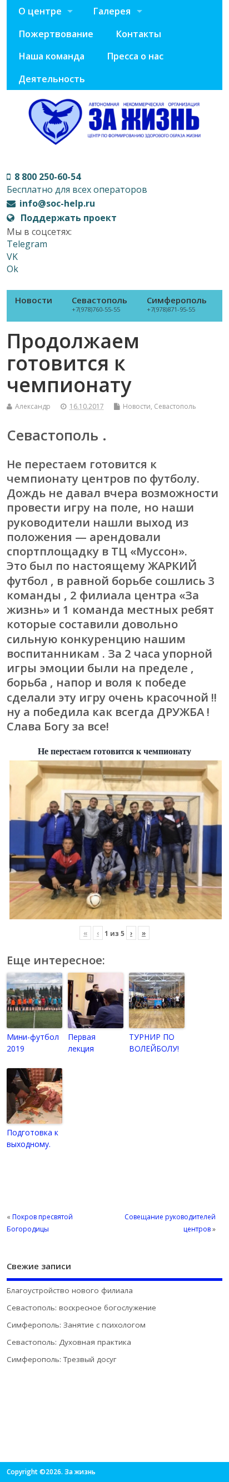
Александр (33, 406)
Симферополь (177, 303)
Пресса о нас (135, 56)
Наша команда (51, 56)
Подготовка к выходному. (32, 1138)
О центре (40, 11)
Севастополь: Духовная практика (69, 1342)
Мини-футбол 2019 (33, 1043)
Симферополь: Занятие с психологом (76, 1325)
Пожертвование (55, 34)
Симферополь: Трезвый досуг (62, 1359)
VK (12, 257)
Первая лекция (82, 1043)
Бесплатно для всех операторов (77, 183)
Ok (12, 269)
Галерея (112, 11)
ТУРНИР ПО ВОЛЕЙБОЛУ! (154, 1043)
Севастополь (99, 303)
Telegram (27, 244)
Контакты (138, 34)
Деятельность (51, 79)
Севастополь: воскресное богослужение (81, 1308)
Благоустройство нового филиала (70, 1290)
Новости (33, 300)
